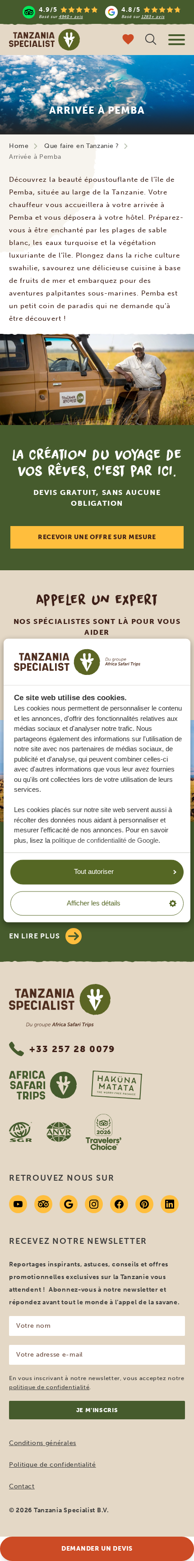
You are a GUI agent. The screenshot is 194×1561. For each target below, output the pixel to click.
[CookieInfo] (77, 662)
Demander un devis (97, 1548)
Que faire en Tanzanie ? (81, 146)
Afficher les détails (93, 903)
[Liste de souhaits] (128, 40)
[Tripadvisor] (43, 1204)
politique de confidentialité (49, 1387)
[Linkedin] (170, 1204)
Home (19, 146)
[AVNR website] (58, 1132)
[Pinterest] (144, 1204)
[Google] (69, 1204)
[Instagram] (94, 1204)
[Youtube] (18, 1204)
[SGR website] (20, 1132)
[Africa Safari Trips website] (43, 1085)
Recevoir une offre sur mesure (97, 537)
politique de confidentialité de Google (105, 840)
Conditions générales (42, 1443)
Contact (22, 1486)
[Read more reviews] (102, 12)
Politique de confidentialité (52, 1465)
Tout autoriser (94, 872)
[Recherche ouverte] (150, 40)
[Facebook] (119, 1204)
